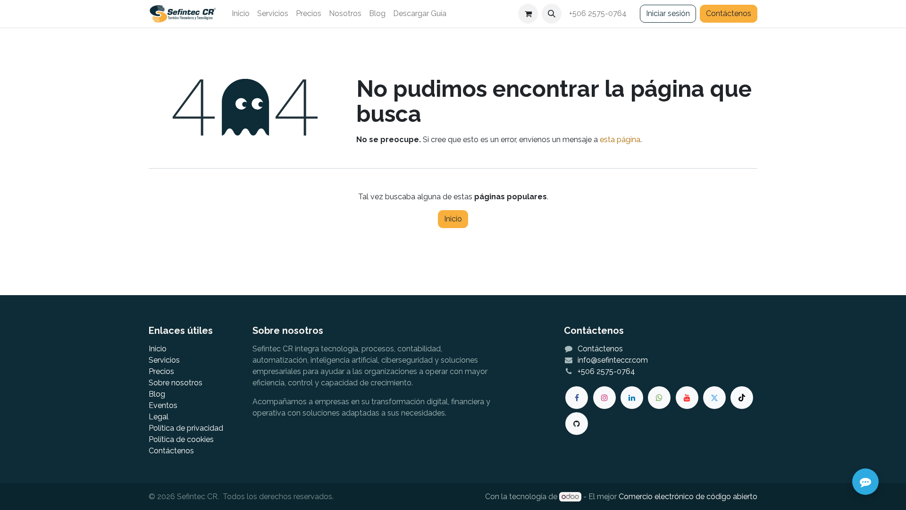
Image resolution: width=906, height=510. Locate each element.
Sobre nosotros (175, 382)
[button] (552, 14)
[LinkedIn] (632, 397)
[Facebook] (576, 397)
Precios (161, 371)
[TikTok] (741, 397)
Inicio (453, 218)
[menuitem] (240, 13)
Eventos (163, 405)
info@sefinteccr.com (613, 360)
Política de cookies (181, 439)
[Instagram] (604, 397)
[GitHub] (576, 423)
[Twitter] (714, 397)
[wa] (659, 397)
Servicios (164, 360)
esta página (620, 139)
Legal (158, 416)
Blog (157, 394)
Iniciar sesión (668, 13)
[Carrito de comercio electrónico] (528, 14)
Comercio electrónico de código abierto (688, 496)
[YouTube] (687, 397)
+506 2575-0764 (599, 13)
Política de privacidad (186, 428)
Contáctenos (728, 13)
